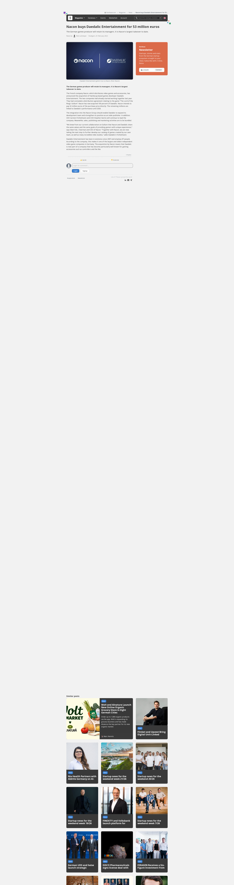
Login (76, 171)
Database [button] (92, 18)
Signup (85, 171)
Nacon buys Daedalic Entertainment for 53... (152, 13)
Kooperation (71, 178)
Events (103, 18)
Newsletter (81, 178)
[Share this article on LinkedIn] (125, 180)
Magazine (122, 13)
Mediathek (113, 18)
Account (124, 18)
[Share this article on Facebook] (128, 180)
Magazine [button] (79, 18)
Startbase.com (111, 13)
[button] (164, 18)
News (130, 13)
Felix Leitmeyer (81, 36)
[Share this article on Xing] (131, 180)
